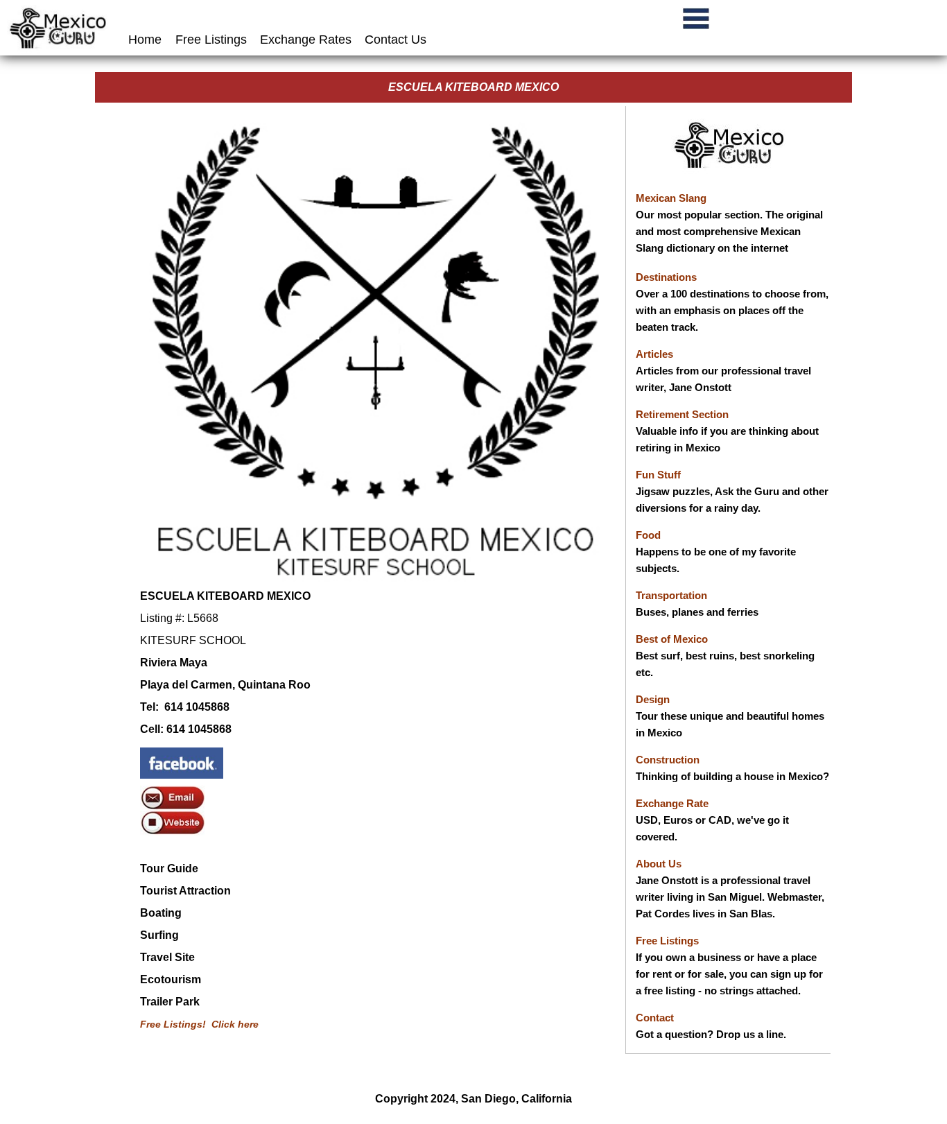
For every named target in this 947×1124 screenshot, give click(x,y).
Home (146, 39)
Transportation (671, 595)
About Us (658, 864)
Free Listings (211, 39)
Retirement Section (682, 414)
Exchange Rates (305, 39)
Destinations (666, 277)
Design (653, 699)
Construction (668, 760)
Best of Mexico (672, 639)
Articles (654, 354)
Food (648, 535)
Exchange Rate (672, 803)
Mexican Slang (671, 198)
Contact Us (395, 39)
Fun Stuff (658, 475)
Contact (655, 1017)
